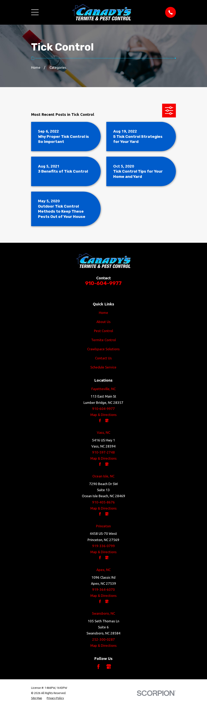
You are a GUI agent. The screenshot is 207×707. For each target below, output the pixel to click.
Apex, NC (103, 570)
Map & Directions (103, 415)
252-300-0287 (103, 639)
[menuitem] (36, 698)
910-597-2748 (103, 452)
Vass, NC (103, 432)
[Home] (101, 12)
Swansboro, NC (103, 613)
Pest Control (103, 331)
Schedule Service (103, 367)
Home (103, 312)
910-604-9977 (103, 283)
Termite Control (103, 340)
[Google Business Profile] (108, 666)
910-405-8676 (103, 502)
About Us (103, 322)
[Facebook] (98, 666)
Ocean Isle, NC (103, 476)
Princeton (103, 526)
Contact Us (103, 358)
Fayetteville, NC (103, 389)
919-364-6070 (103, 589)
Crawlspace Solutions (103, 349)
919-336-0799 (103, 546)
